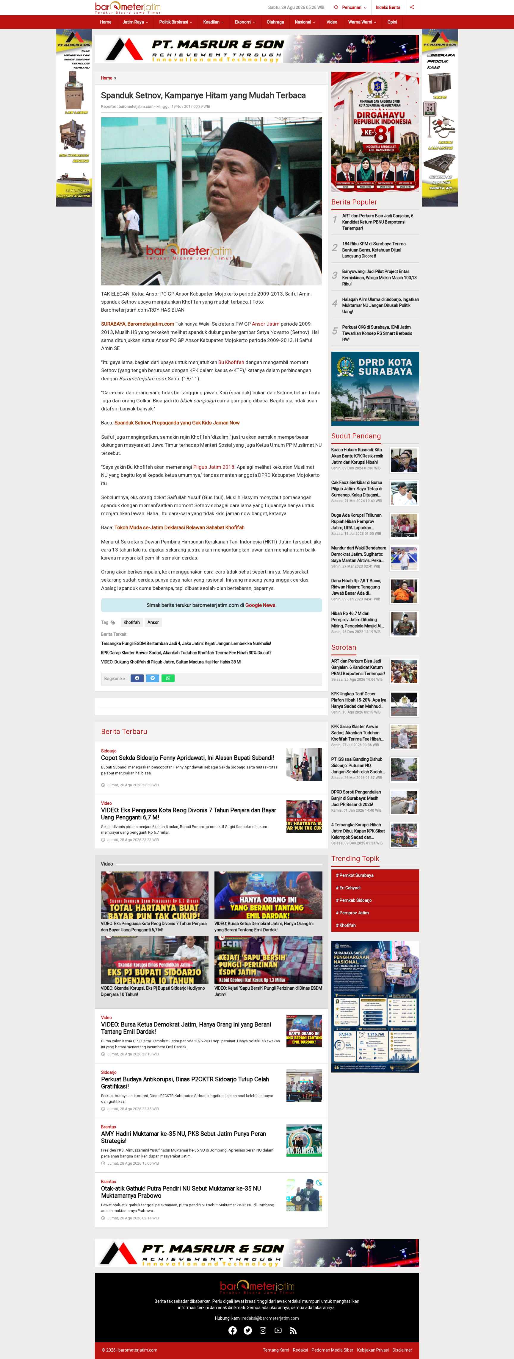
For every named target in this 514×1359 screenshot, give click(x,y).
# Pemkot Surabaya (355, 875)
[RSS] (293, 1333)
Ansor (153, 622)
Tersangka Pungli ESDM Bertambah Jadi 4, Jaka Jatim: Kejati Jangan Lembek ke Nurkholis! (186, 643)
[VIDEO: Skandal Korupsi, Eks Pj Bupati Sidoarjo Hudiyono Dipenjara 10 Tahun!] (155, 960)
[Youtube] (278, 1333)
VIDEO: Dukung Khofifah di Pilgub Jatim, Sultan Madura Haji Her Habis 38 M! (171, 662)
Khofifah (132, 622)
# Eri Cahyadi (348, 887)
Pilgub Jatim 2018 (213, 467)
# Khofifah (346, 925)
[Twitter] (152, 678)
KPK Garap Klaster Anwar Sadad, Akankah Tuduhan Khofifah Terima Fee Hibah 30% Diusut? (186, 652)
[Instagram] (263, 1333)
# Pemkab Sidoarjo (354, 900)
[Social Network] (412, 7)
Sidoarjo (109, 751)
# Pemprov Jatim (352, 912)
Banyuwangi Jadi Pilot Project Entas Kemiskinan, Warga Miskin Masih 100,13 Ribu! (379, 277)
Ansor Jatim (266, 324)
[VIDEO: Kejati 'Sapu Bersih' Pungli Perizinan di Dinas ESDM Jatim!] (268, 960)
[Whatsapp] (168, 678)
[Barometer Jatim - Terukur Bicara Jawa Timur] (127, 7)
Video (106, 803)
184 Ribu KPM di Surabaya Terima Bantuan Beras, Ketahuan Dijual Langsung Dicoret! (374, 250)
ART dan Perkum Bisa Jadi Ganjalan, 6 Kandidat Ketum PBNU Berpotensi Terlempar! (377, 222)
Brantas (108, 1126)
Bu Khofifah (231, 362)
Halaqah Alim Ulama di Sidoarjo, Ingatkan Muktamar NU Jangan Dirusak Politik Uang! (380, 305)
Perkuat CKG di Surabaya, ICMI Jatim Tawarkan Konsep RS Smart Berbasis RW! (377, 333)
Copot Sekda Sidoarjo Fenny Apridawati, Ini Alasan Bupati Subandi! (187, 757)
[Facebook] (137, 678)
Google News (260, 605)
